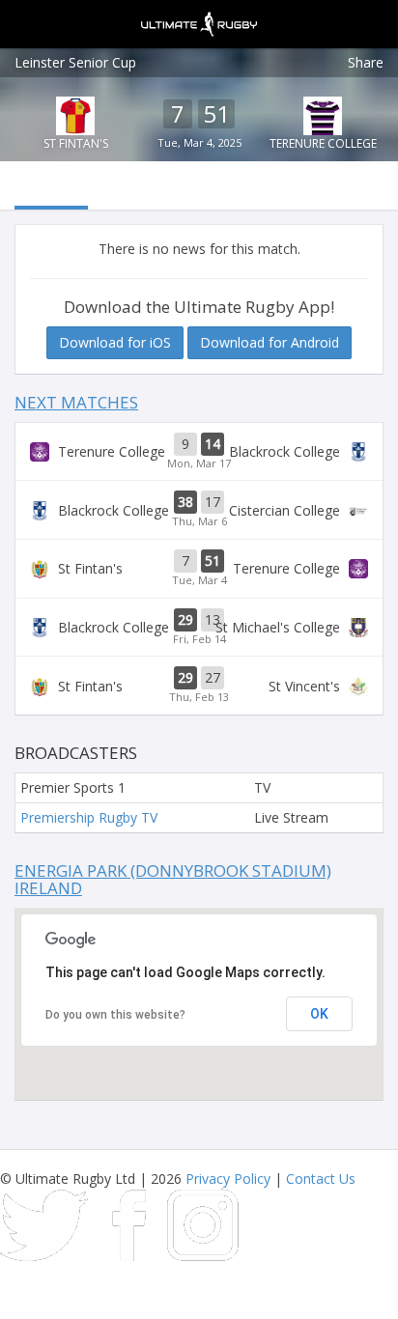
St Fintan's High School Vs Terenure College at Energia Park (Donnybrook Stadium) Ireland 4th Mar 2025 (199, 569)
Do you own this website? (115, 1015)
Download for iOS (115, 342)
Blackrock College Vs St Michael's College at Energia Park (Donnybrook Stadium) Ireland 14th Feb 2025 (199, 628)
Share (366, 62)
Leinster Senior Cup (75, 62)
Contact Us (320, 1178)
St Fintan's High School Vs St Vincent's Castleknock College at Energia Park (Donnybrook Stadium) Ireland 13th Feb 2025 (199, 686)
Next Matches (76, 402)
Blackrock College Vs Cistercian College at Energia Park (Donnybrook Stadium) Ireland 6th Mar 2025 (199, 510)
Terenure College (323, 143)
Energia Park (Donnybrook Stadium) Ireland (172, 879)
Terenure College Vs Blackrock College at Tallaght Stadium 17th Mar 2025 (199, 452)
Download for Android (269, 342)
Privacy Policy (227, 1178)
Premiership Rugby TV (88, 817)
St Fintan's (75, 143)
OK (319, 1014)
